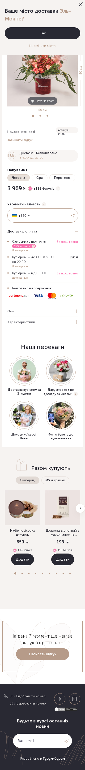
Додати (22, 559)
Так (43, 33)
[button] (15, 573)
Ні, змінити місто (42, 46)
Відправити (73, 215)
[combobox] (19, 215)
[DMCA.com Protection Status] (67, 709)
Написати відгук (42, 654)
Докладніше (20, 250)
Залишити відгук (20, 140)
